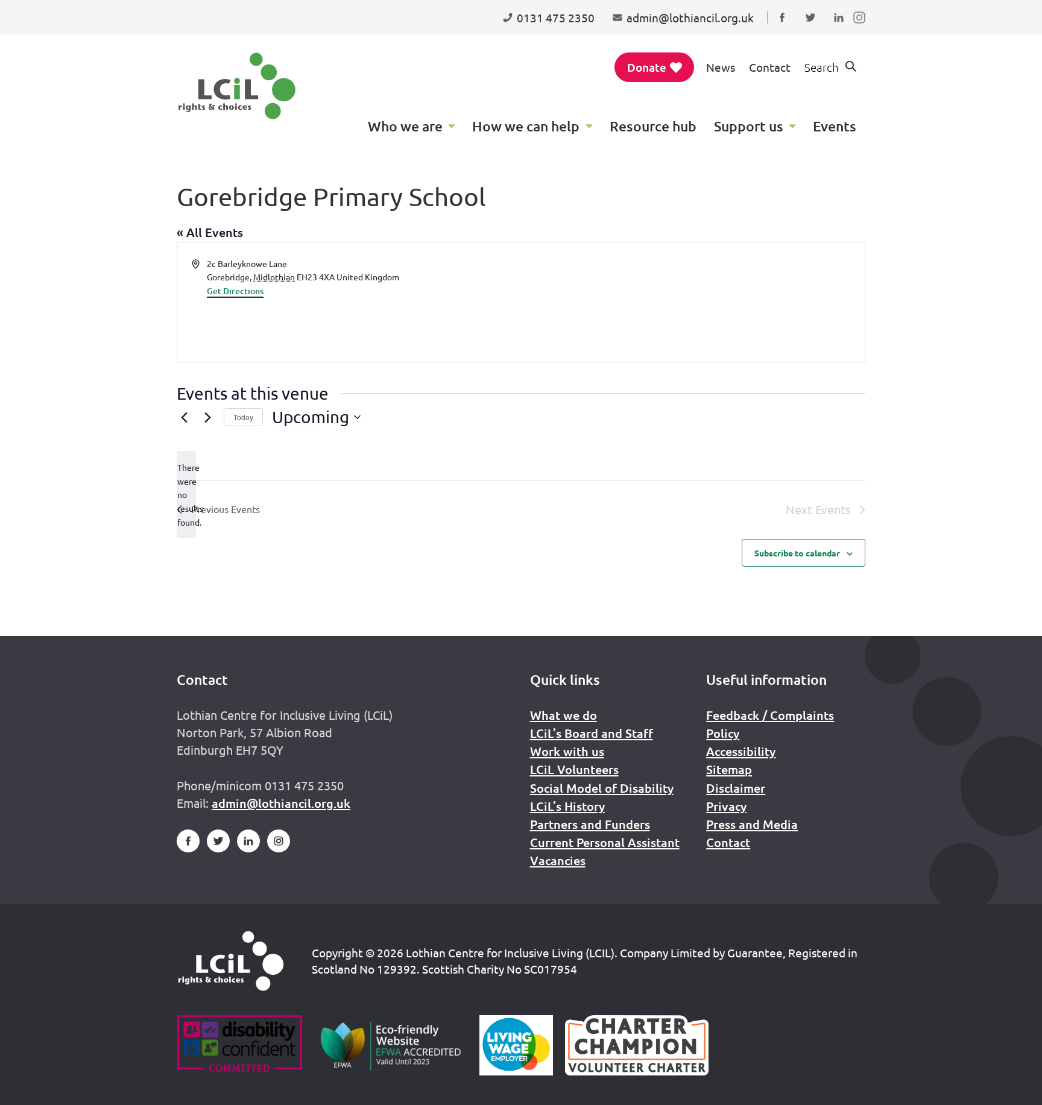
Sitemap (729, 769)
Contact (770, 67)
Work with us (567, 751)
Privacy (726, 806)
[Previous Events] (184, 417)
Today (243, 417)
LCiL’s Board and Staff (591, 733)
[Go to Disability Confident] (239, 1045)
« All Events (210, 232)
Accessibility (740, 751)
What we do (563, 715)
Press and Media (752, 824)
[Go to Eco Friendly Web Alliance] (391, 1045)
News (720, 67)
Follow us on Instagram (862, 28)
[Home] (231, 961)
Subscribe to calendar (797, 552)
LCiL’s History (567, 806)
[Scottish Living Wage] (516, 1045)
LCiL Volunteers (574, 769)
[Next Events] (207, 417)
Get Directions (235, 291)
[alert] (186, 494)
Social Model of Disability (602, 788)
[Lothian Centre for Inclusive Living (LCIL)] (237, 85)
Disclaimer (735, 788)
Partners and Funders (590, 824)
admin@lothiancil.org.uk (281, 803)
